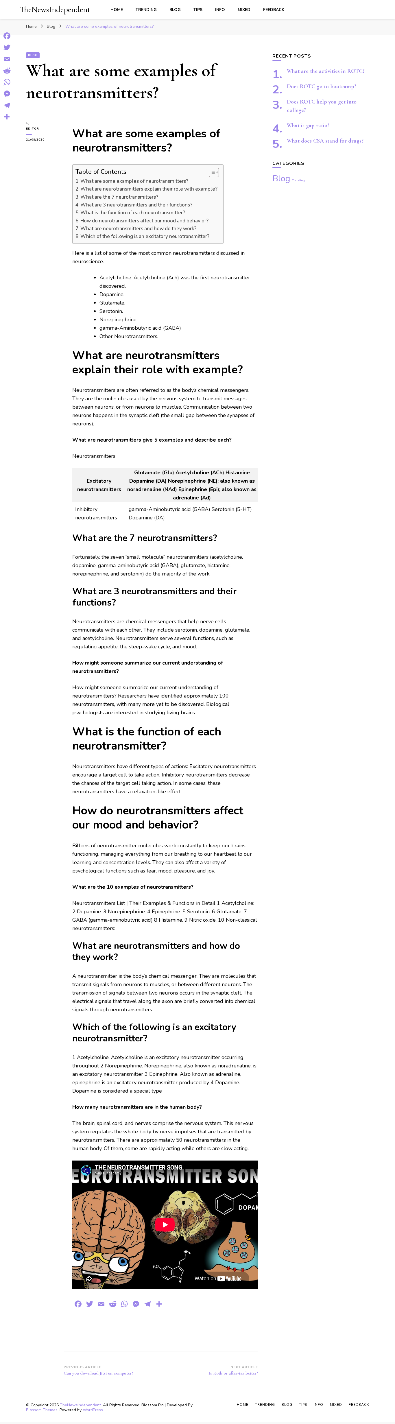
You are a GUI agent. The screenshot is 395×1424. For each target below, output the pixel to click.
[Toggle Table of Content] (210, 172)
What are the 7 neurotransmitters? (119, 197)
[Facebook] (7, 36)
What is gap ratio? (308, 125)
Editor (32, 129)
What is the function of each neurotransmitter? (132, 212)
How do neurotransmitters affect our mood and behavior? (144, 220)
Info (220, 9)
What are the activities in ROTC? (326, 71)
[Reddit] (7, 70)
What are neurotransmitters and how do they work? (138, 228)
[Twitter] (7, 47)
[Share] (7, 117)
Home (116, 9)
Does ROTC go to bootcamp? (321, 86)
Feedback (273, 9)
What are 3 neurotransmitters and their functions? (136, 205)
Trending (146, 9)
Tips (197, 9)
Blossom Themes (42, 1410)
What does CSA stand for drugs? (325, 140)
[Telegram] (7, 105)
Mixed (244, 9)
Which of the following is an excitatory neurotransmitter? (144, 236)
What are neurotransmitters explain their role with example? (148, 189)
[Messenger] (7, 93)
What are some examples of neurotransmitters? (134, 181)
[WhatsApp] (7, 82)
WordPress (93, 1410)
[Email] (7, 59)
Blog (175, 9)
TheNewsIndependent (55, 9)
